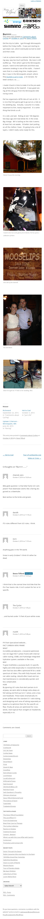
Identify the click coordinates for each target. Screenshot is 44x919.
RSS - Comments (9, 895)
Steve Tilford (31, 38)
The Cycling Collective (10, 826)
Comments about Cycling (29, 435)
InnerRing (6, 770)
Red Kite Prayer (8, 789)
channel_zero (18, 475)
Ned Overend (8, 784)
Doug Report (7, 762)
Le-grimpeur (7, 775)
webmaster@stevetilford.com (30, 912)
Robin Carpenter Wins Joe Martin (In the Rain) (19, 854)
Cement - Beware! (9, 834)
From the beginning (10, 820)
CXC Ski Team (8, 750)
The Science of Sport (10, 801)
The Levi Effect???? (9, 818)
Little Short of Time (10, 874)
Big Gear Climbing (9, 871)
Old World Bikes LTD (10, 787)
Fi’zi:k (5, 764)
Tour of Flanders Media (11, 868)
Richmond (7, 410)
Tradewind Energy (9, 806)
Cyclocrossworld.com (10, 756)
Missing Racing (8, 865)
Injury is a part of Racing (11, 863)
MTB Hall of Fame (9, 781)
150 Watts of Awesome (11, 745)
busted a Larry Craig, (14, 77)
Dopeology (7, 759)
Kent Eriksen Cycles (10, 773)
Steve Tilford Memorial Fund (13, 798)
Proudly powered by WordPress (13, 915)
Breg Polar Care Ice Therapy (12, 823)
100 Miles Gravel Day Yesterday (14, 857)
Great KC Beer (8, 767)
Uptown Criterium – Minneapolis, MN (10, 422)
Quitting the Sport (9, 832)
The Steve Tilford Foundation (13, 815)
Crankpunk (7, 748)
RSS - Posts (7, 892)
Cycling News (7, 753)
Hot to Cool (26, 410)
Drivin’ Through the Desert (12, 851)
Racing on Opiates (9, 829)
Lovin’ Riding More (9, 877)
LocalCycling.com (9, 778)
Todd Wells (7, 803)
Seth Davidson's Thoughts (12, 792)
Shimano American (9, 795)
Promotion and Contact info (13, 843)
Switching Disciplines (10, 860)
